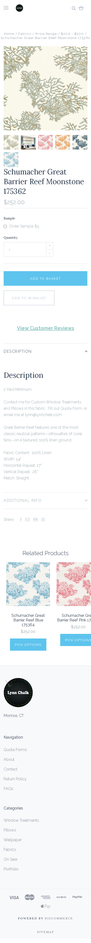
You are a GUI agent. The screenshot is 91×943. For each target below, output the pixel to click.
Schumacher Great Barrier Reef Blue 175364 (28, 620)
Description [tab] (18, 351)
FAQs (8, 788)
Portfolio (11, 869)
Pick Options (28, 645)
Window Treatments (21, 820)
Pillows (10, 830)
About (9, 759)
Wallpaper (13, 840)
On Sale (10, 859)
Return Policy (15, 779)
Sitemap (45, 932)
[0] (81, 8)
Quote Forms (15, 749)
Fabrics (10, 849)
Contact (10, 769)
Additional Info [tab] (23, 500)
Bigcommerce (59, 918)
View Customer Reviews (45, 328)
